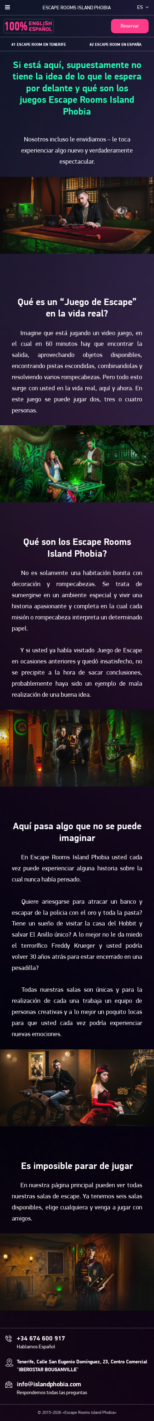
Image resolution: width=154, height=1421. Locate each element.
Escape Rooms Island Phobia (77, 8)
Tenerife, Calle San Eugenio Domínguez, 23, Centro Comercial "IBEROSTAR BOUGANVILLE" (82, 1366)
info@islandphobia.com (49, 1385)
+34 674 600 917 (41, 1339)
